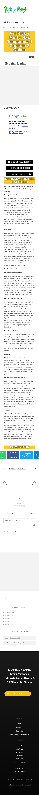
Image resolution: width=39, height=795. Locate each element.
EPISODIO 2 (12, 469)
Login (33, 513)
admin (6, 638)
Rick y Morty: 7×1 (15, 638)
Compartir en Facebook (13, 455)
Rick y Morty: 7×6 (8, 624)
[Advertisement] (19, 85)
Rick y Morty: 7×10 (8, 612)
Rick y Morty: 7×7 (8, 621)
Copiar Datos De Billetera (17, 694)
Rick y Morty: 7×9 (8, 615)
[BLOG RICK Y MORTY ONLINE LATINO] (15, 9)
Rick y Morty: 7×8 (8, 618)
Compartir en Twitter (27, 455)
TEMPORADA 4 (23, 27)
